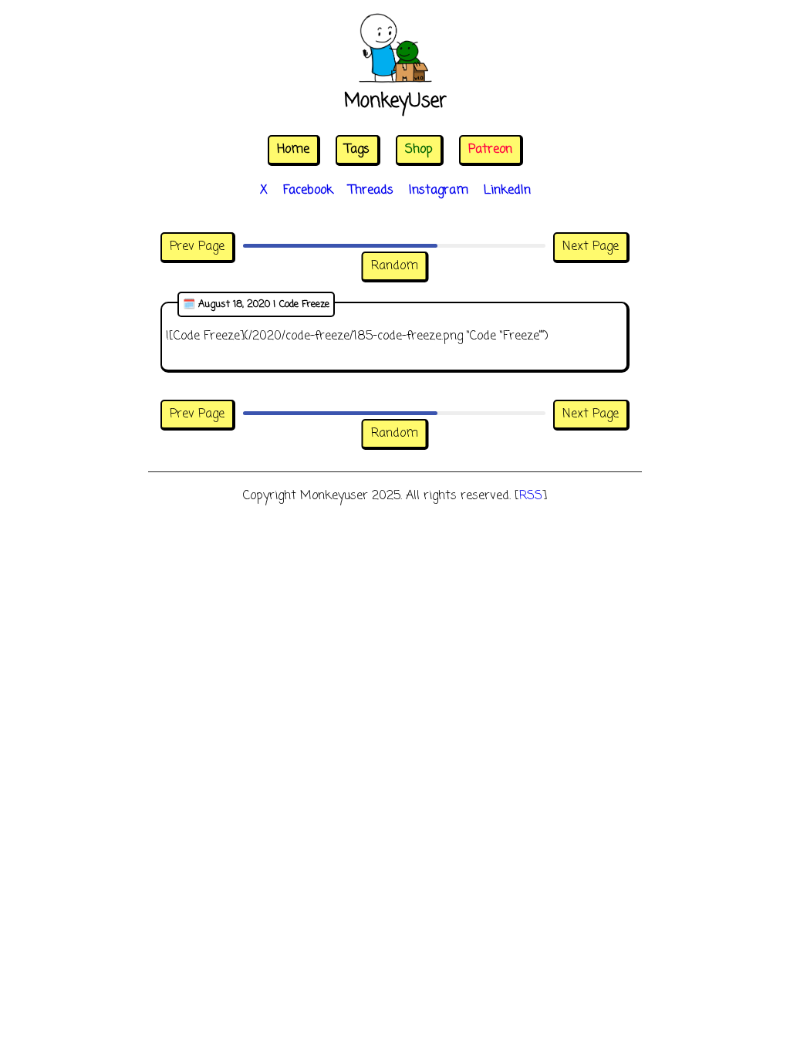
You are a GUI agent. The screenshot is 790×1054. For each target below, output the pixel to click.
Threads (371, 190)
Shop (419, 149)
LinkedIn (507, 190)
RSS (530, 496)
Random (394, 266)
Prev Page (197, 247)
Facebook (308, 190)
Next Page (590, 247)
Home (293, 149)
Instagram (438, 190)
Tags (357, 149)
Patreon (490, 149)
